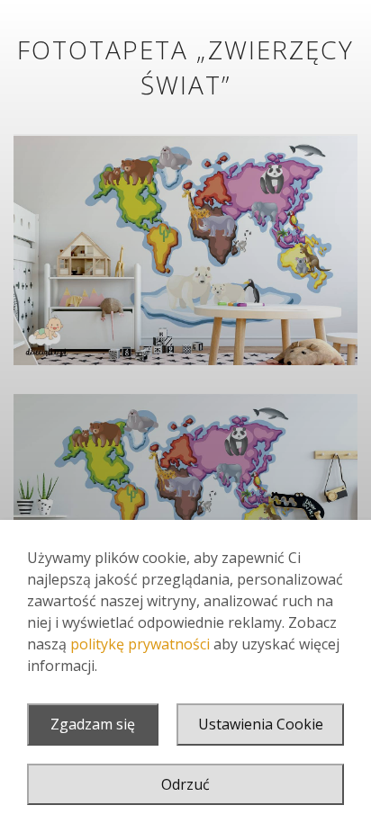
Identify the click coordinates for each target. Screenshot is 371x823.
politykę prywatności (140, 644)
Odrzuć (185, 784)
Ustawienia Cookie (260, 724)
